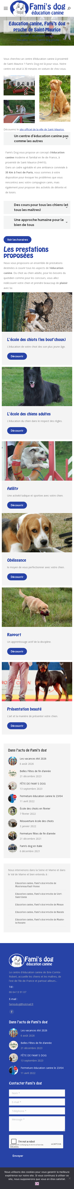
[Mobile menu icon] (6, 8)
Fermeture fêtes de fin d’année (38, 833)
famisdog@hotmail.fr (21, 1004)
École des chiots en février (35, 808)
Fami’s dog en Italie (31, 846)
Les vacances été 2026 (33, 758)
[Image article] (12, 761)
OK (37, 1183)
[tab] (37, 138)
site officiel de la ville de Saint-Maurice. (42, 129)
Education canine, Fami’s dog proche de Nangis (39, 912)
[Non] (69, 1178)
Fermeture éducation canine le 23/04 (41, 796)
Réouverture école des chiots (37, 821)
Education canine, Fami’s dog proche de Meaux (39, 905)
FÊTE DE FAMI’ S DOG (33, 783)
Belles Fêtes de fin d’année (35, 771)
